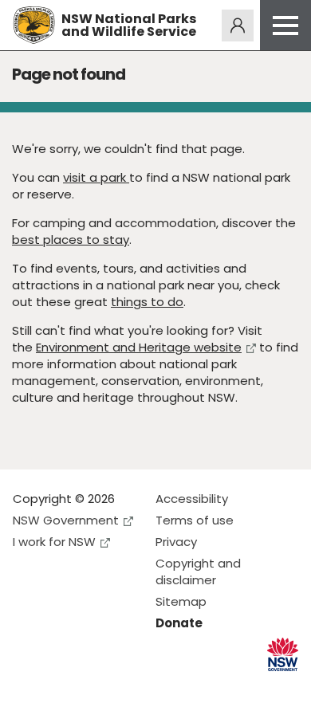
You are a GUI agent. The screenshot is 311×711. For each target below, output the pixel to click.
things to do (147, 301)
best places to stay (70, 239)
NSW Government (66, 520)
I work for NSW (54, 541)
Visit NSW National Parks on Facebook (27, 686)
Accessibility (192, 498)
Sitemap (181, 601)
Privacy (176, 541)
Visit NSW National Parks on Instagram (62, 686)
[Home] (34, 25)
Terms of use (195, 520)
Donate (179, 623)
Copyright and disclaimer (198, 571)
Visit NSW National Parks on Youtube (96, 686)
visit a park (96, 177)
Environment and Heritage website (139, 347)
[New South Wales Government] (282, 655)
